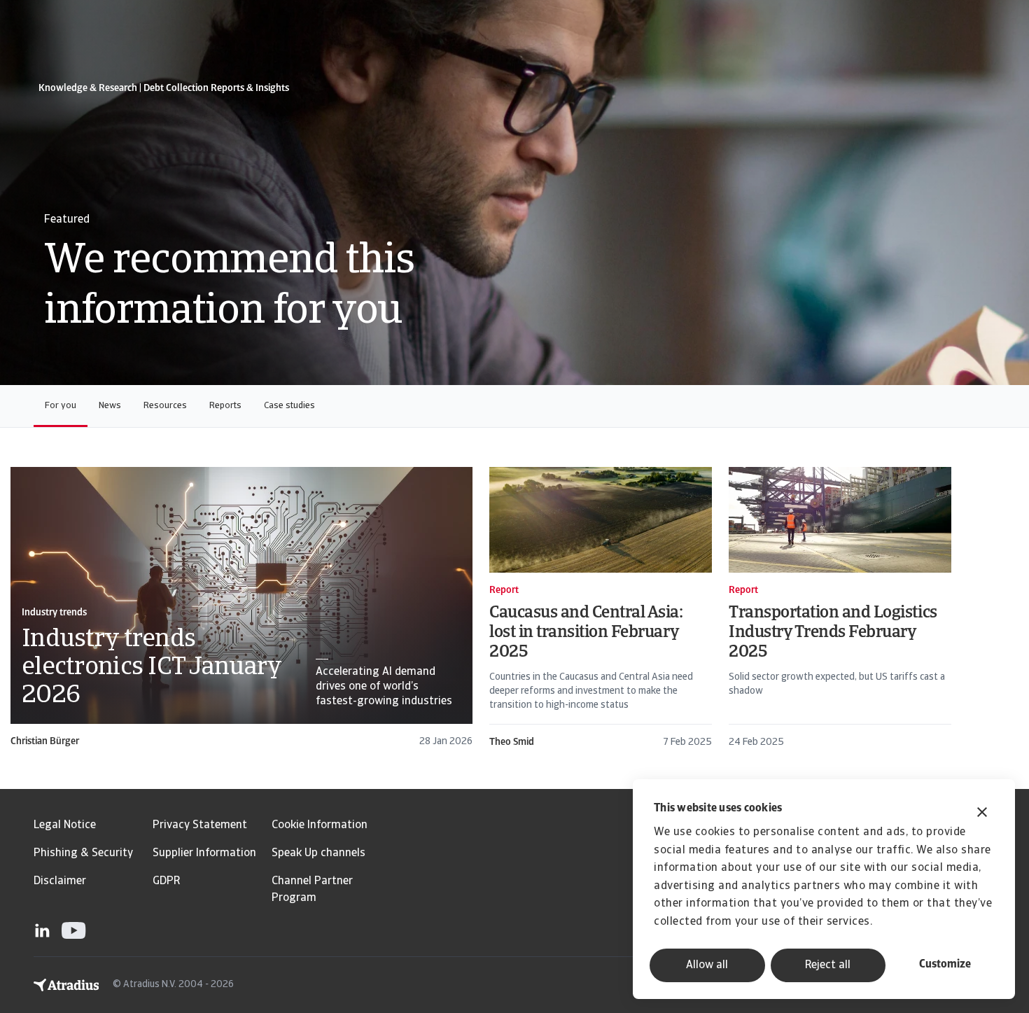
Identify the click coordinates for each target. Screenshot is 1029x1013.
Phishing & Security (83, 853)
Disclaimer (60, 881)
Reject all (827, 965)
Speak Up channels (318, 853)
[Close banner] (982, 813)
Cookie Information (320, 825)
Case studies (289, 405)
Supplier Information (204, 853)
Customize (945, 964)
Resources (165, 405)
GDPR (166, 881)
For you (60, 405)
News (110, 405)
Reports (225, 405)
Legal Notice (65, 825)
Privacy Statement (200, 825)
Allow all (707, 965)
